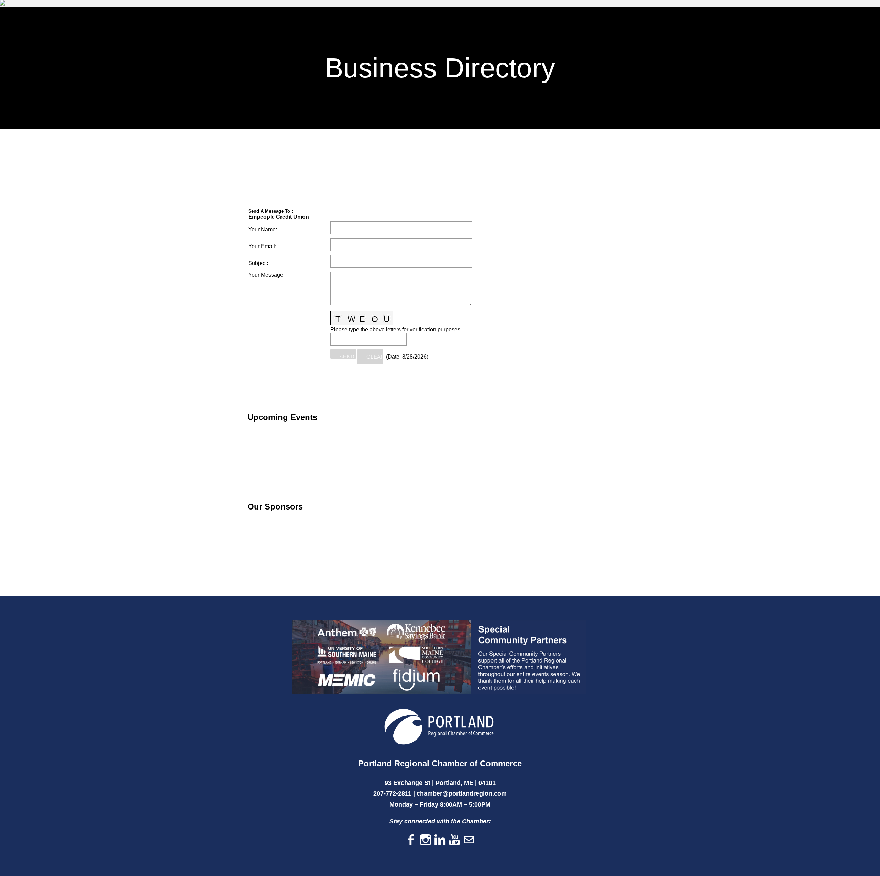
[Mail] (468, 840)
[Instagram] (425, 840)
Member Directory (668, 24)
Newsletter (724, 24)
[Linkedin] (440, 840)
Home (573, 24)
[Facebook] (411, 840)
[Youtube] (454, 840)
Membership (612, 24)
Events (766, 24)
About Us (846, 24)
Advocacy (804, 24)
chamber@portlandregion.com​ (462, 793)
